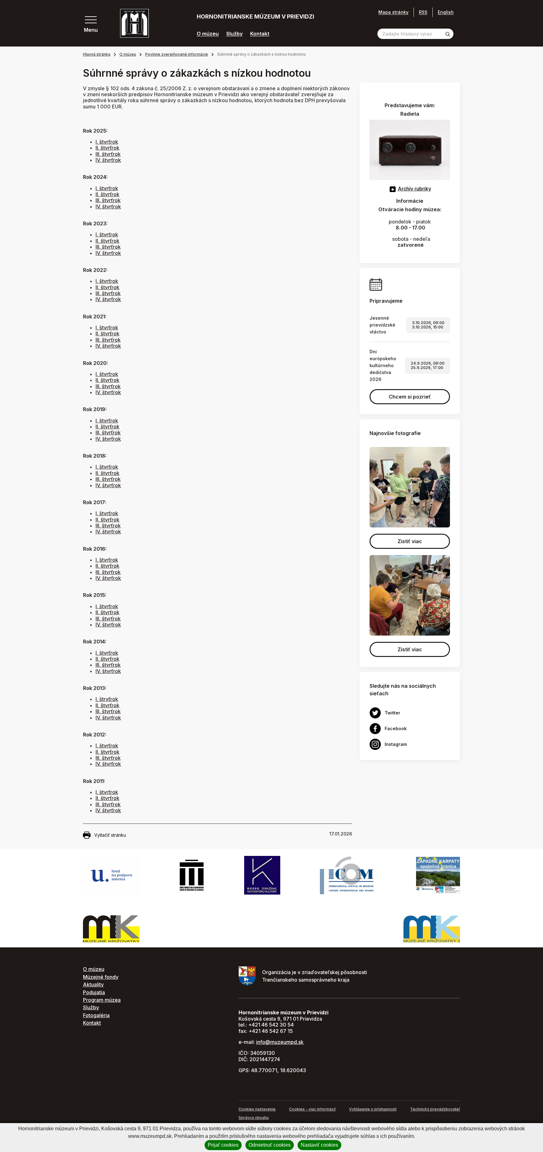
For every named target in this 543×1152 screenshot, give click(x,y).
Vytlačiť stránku (110, 835)
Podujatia (94, 992)
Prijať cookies (223, 1145)
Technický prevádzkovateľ (435, 1109)
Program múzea (102, 1000)
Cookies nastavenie (257, 1109)
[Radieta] (410, 149)
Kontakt (259, 34)
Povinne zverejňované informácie (176, 54)
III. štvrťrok (108, 154)
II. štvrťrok (107, 148)
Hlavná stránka (96, 54)
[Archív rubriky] (393, 188)
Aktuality (93, 984)
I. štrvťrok (107, 699)
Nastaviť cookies (319, 1145)
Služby (234, 34)
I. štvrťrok (107, 142)
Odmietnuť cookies (270, 1145)
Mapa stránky (393, 12)
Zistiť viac (410, 541)
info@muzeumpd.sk (280, 1042)
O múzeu (208, 34)
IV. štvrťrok (108, 160)
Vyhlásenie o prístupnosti (373, 1109)
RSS (423, 12)
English (446, 12)
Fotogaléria (96, 1015)
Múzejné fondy (100, 977)
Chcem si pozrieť (410, 397)
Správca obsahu (254, 1117)
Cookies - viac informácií (312, 1109)
